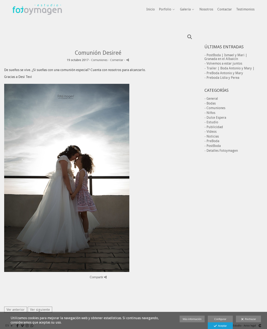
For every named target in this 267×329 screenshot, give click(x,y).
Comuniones (99, 60)
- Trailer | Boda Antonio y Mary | (229, 68)
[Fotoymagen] (37, 21)
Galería (185, 9)
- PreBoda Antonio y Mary (223, 73)
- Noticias (211, 136)
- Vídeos (210, 132)
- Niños (209, 113)
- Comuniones (214, 108)
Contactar (224, 9)
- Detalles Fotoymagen (221, 151)
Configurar (220, 319)
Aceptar (222, 325)
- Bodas (210, 103)
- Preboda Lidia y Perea (221, 78)
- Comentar (116, 60)
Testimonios (245, 9)
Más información (192, 319)
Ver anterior (15, 310)
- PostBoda (212, 146)
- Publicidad (213, 127)
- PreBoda (211, 141)
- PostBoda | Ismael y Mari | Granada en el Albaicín (225, 57)
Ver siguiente (40, 310)
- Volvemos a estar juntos (223, 63)
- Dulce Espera (215, 118)
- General (211, 99)
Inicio (150, 9)
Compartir (97, 277)
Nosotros (206, 9)
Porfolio (165, 9)
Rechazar (250, 319)
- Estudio (211, 122)
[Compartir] (127, 60)
